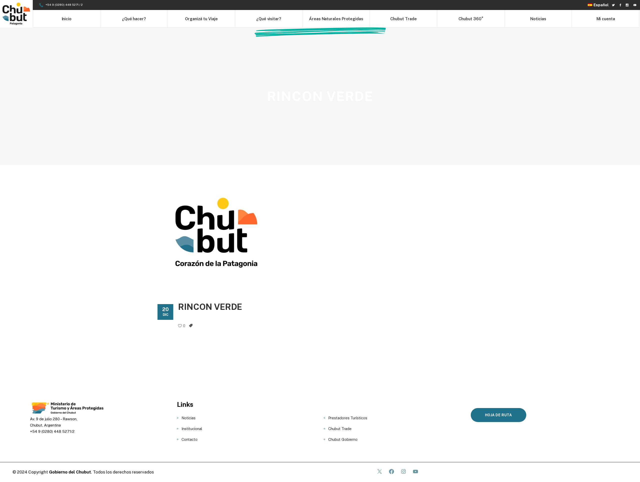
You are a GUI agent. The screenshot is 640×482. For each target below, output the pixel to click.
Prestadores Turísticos (347, 418)
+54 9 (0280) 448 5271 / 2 (64, 4)
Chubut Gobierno (343, 439)
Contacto (190, 439)
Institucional (192, 429)
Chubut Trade (340, 429)
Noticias (189, 418)
